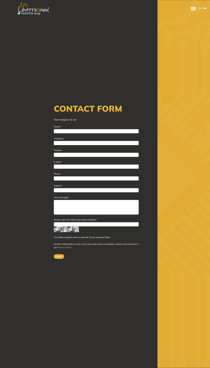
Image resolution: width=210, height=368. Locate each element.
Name (57, 126)
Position (58, 150)
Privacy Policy (65, 247)
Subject (58, 185)
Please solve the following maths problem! (75, 219)
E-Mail (57, 162)
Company (59, 138)
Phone (57, 173)
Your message (61, 197)
